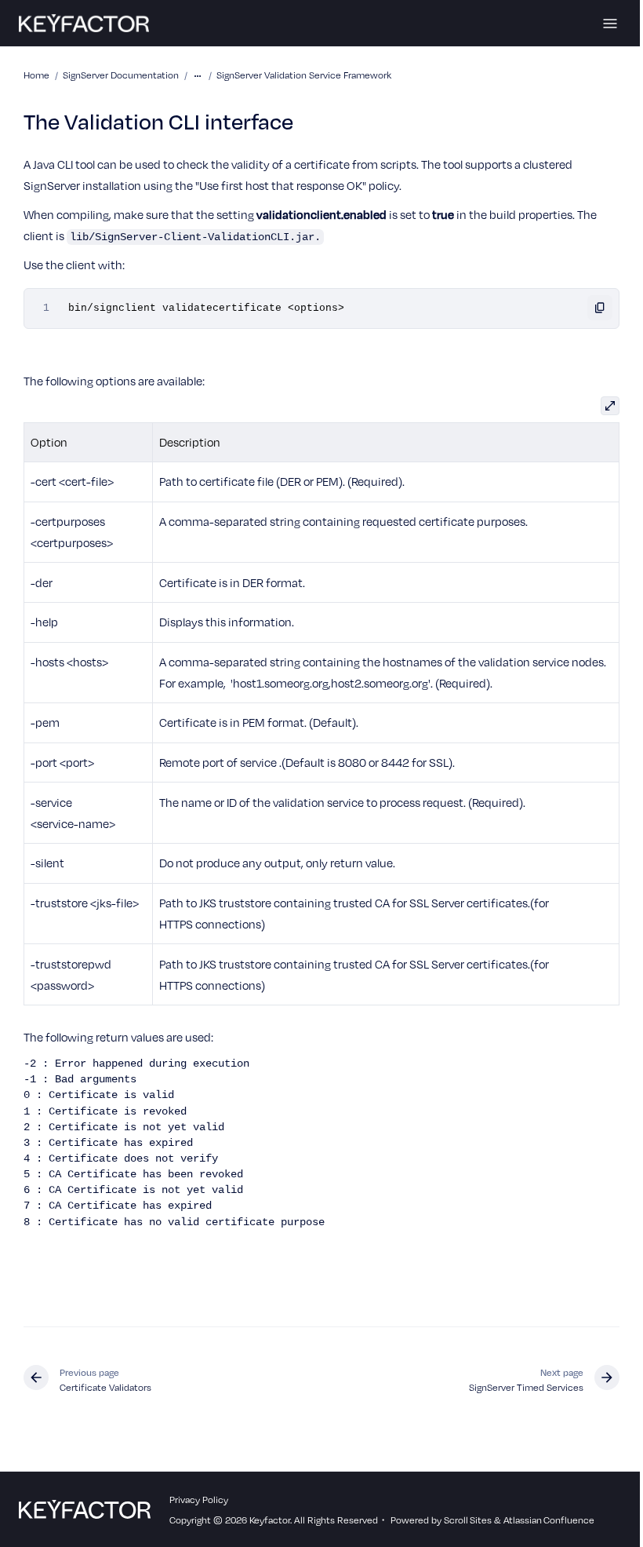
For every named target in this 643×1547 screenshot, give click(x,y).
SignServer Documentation (121, 74)
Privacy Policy (198, 1499)
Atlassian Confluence (548, 1519)
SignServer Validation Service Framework (303, 74)
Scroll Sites (468, 1519)
